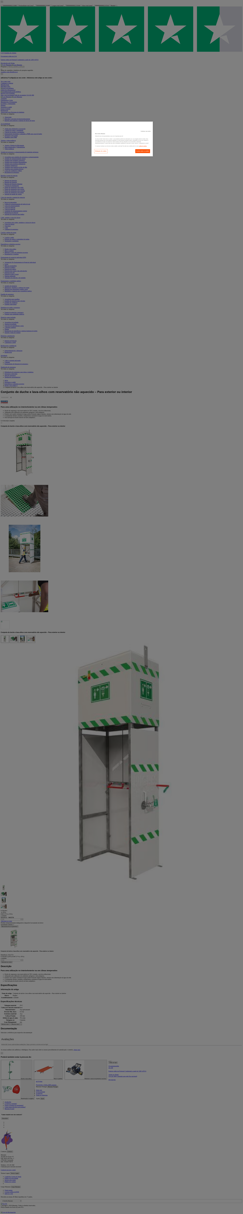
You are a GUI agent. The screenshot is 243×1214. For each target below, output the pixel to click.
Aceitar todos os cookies (142, 151)
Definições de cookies (101, 151)
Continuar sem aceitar (146, 131)
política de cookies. (143, 146)
